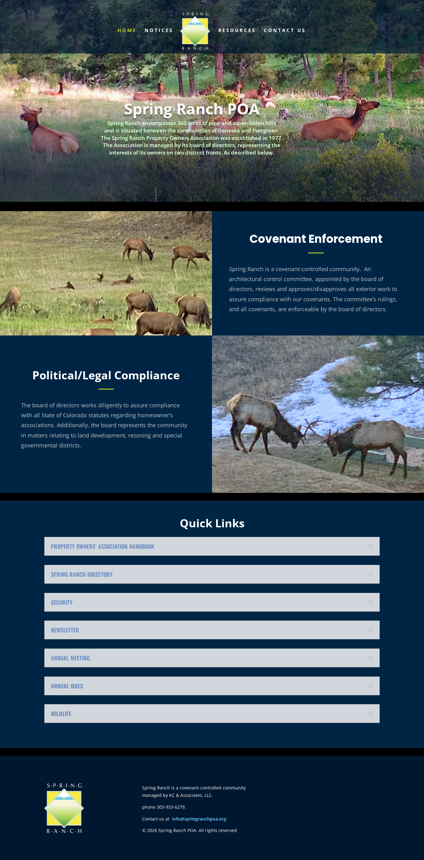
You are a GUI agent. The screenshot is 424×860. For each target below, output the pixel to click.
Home (127, 30)
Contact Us (285, 30)
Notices (159, 30)
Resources (237, 30)
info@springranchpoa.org (199, 819)
